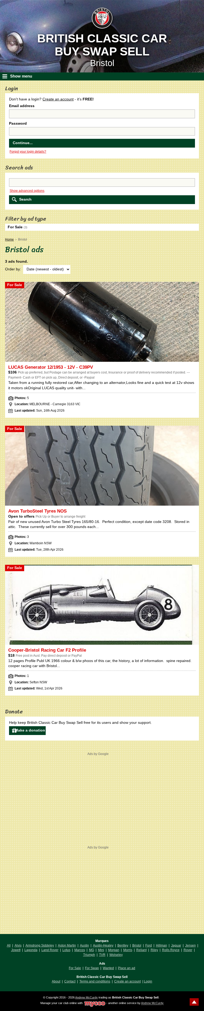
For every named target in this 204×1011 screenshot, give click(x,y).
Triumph (89, 955)
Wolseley (116, 955)
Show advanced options (27, 191)
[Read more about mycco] (94, 1003)
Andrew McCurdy (86, 997)
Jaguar (176, 945)
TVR (102, 955)
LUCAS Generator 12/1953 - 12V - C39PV (50, 367)
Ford (148, 945)
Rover (188, 950)
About (56, 981)
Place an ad (126, 968)
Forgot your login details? (28, 151)
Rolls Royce (171, 950)
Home (9, 239)
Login (148, 981)
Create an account (58, 99)
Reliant (141, 950)
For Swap (92, 968)
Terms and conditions (94, 981)
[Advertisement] (98, 794)
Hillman (161, 945)
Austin (84, 945)
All (9, 945)
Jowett (15, 950)
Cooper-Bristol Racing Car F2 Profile (47, 650)
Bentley (122, 945)
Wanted (108, 968)
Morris (127, 950)
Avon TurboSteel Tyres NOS (37, 511)
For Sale (75, 968)
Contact (69, 981)
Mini (101, 950)
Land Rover (49, 950)
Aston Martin (67, 945)
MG (91, 950)
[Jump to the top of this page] (194, 1002)
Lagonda (30, 950)
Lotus (66, 950)
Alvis (18, 945)
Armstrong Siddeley (40, 945)
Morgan (113, 950)
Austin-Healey (103, 945)
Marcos (79, 950)
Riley (154, 950)
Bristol (136, 945)
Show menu (21, 76)
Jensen (190, 945)
